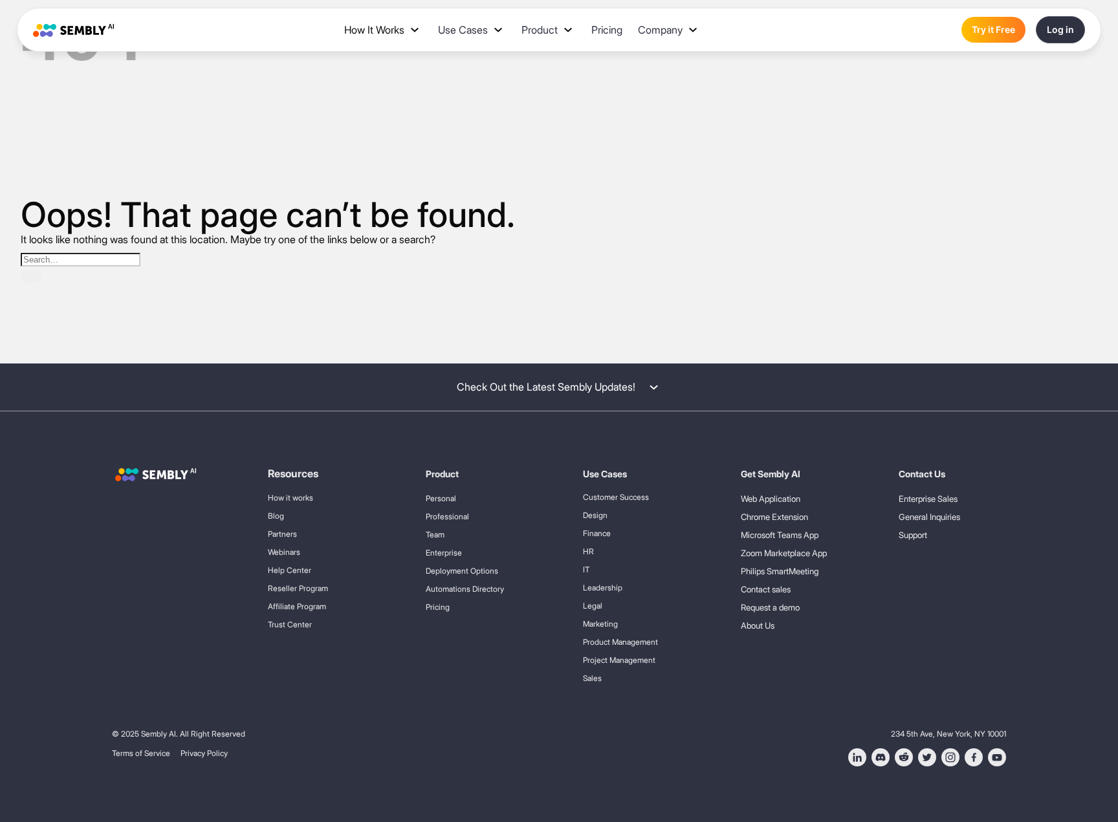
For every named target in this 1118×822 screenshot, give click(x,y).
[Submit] (31, 276)
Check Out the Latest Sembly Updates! (546, 386)
